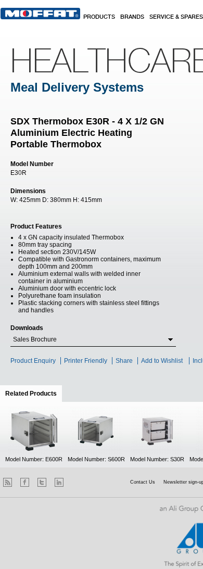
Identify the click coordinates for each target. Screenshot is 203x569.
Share (124, 360)
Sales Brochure (35, 339)
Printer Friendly (85, 360)
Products (99, 17)
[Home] (40, 13)
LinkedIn (59, 482)
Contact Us (142, 482)
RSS (7, 482)
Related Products (33, 393)
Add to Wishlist (162, 360)
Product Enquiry (33, 360)
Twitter (41, 482)
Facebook (24, 482)
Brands (132, 17)
